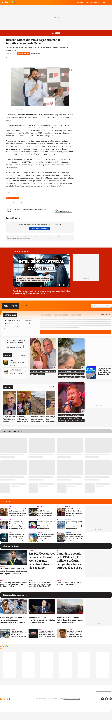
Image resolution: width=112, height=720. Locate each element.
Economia (68, 532)
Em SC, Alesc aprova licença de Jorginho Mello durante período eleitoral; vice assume (42, 560)
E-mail (104, 2)
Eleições (15, 288)
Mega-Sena (68, 519)
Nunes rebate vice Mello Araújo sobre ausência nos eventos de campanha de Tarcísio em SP (40, 584)
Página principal (10, 2)
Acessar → (24, 355)
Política (13, 203)
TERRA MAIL (80, 2)
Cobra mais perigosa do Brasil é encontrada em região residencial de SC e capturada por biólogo (13, 620)
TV (37, 519)
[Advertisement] (98, 584)
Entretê (67, 506)
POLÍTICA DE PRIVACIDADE (72, 699)
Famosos (11, 506)
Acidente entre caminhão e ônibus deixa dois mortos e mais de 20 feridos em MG (70, 619)
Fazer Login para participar (40, 228)
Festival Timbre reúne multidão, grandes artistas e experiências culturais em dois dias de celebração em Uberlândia (47, 633)
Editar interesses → (106, 314)
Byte (10, 532)
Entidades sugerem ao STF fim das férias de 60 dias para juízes (69, 583)
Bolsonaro (3, 566)
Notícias (21, 203)
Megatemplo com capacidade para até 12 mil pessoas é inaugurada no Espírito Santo (18, 633)
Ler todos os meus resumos (75, 332)
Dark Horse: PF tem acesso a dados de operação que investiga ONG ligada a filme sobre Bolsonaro (13, 571)
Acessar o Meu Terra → (27, 306)
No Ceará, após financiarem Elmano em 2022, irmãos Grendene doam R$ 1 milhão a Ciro (13, 584)
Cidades (2, 615)
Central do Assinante (92, 2)
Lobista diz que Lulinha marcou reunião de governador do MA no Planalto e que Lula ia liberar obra (74, 633)
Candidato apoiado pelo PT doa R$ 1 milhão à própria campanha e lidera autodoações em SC (69, 560)
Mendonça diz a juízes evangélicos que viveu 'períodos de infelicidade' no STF (42, 619)
